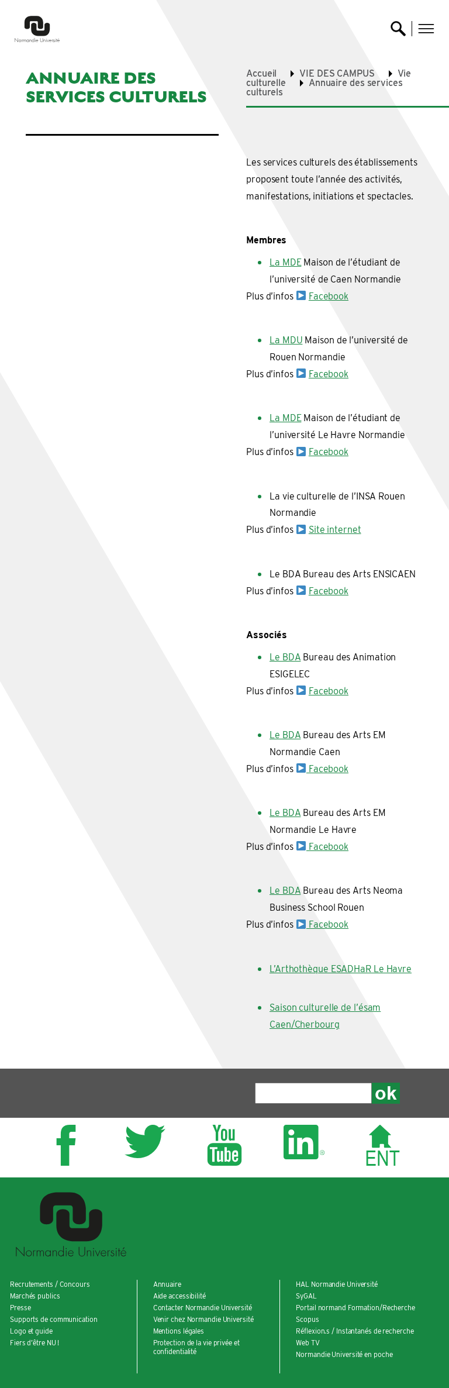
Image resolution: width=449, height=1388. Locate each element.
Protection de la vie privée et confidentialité (196, 1347)
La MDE (285, 262)
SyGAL (306, 1295)
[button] (426, 28)
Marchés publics (35, 1295)
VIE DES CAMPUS (337, 73)
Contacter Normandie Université (202, 1307)
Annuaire (167, 1284)
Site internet (335, 529)
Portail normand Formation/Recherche (355, 1307)
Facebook (328, 296)
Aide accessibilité (179, 1295)
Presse (20, 1307)
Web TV (307, 1342)
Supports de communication (54, 1319)
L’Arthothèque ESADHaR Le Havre (341, 968)
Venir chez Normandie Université (203, 1319)
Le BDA (285, 657)
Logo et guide (31, 1331)
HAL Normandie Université (337, 1284)
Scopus (307, 1319)
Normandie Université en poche (344, 1354)
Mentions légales (178, 1331)
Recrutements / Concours (50, 1284)
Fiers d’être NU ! (34, 1342)
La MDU (286, 340)
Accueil (261, 73)
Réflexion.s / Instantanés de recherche (354, 1331)
